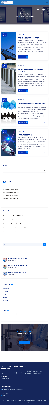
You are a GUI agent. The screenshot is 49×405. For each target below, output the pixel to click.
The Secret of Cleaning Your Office (19, 227)
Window (5, 300)
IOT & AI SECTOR (25, 135)
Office (5, 297)
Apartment (6, 288)
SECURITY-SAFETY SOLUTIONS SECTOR (30, 70)
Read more (22, 57)
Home (17, 16)
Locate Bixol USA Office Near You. (11, 192)
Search (5, 166)
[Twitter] (35, 57)
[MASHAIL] (7, 2)
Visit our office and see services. (10, 195)
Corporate (28, 314)
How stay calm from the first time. (11, 186)
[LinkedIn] (40, 57)
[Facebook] (32, 57)
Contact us (23, 342)
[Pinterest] (38, 57)
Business (13, 314)
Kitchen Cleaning (38, 314)
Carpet (5, 291)
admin (20, 34)
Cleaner (20, 314)
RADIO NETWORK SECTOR (28, 38)
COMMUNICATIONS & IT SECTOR (31, 103)
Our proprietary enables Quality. (10, 189)
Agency (6, 314)
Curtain (5, 294)
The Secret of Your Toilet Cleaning (11, 198)
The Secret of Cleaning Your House (19, 231)
